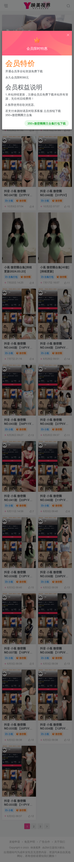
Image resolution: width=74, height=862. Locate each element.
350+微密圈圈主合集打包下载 (47, 123)
